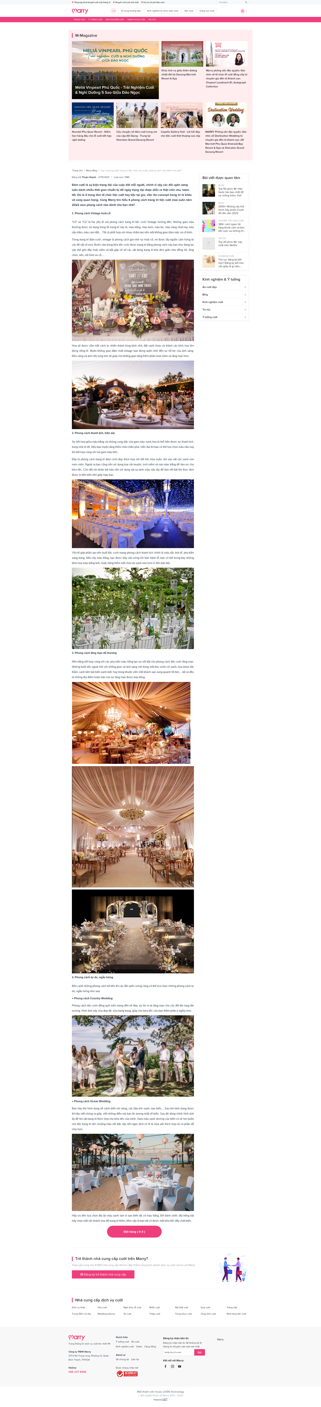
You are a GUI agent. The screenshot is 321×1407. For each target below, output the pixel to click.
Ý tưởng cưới (95, 19)
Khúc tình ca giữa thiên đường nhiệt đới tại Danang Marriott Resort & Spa (179, 74)
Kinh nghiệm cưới (115, 19)
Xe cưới (127, 1313)
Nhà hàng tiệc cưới (236, 1313)
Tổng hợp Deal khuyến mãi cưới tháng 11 (92, 2)
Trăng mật (232, 1307)
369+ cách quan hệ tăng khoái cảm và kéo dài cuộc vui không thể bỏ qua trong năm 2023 (231, 227)
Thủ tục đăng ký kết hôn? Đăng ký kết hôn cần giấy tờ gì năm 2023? (231, 263)
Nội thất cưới (181, 1307)
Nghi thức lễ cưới (132, 1307)
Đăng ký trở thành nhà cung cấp (104, 1274)
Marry (220, 1339)
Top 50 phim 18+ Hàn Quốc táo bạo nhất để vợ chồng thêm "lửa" (231, 192)
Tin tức (152, 19)
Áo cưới (135, 1341)
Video (139, 1346)
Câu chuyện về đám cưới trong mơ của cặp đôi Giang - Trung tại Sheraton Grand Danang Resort (136, 135)
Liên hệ (135, 1359)
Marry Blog (91, 170)
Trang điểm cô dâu (81, 1313)
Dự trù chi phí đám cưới (153, 2)
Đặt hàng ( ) (134, 1231)
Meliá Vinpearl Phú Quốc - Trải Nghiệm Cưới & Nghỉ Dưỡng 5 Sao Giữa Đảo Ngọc (114, 90)
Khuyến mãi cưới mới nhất (127, 2)
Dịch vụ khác (78, 1307)
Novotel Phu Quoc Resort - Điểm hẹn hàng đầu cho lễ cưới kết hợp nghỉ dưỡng (91, 135)
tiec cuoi (189, 10)
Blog (205, 294)
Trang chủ (79, 19)
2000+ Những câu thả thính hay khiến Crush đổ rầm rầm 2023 (231, 210)
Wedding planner (106, 1313)
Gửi (200, 1352)
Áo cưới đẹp (209, 286)
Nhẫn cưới (154, 1307)
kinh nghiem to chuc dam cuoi (162, 10)
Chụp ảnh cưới (208, 1313)
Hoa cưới (102, 1307)
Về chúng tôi (122, 1359)
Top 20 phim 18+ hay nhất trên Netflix (230, 243)
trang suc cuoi (207, 10)
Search (246, 2)
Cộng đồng (150, 1346)
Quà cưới (205, 1307)
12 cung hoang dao (131, 10)
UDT (165, 1399)
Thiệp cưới (154, 1313)
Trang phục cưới (136, 19)
